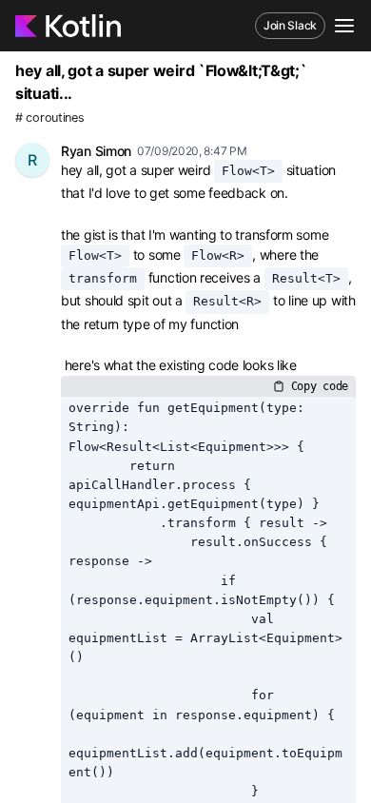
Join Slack (290, 25)
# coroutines (49, 117)
